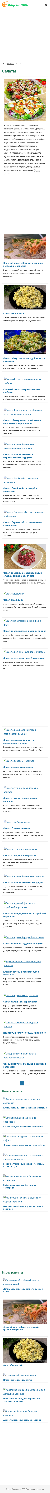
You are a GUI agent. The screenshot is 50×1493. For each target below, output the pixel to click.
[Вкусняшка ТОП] (15, 6)
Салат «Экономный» (14, 313)
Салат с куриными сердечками (20, 1001)
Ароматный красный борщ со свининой (22, 1420)
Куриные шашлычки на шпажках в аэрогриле (25, 1108)
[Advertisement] (25, 37)
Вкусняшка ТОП (18, 1489)
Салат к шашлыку (13, 600)
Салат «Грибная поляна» (16, 828)
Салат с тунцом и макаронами (19, 855)
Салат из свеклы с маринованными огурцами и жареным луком (22, 574)
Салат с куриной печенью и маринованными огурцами (18, 456)
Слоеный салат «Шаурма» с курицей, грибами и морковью (23, 264)
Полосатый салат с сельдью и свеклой (24, 1032)
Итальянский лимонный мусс (17, 1380)
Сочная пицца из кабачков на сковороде (22, 1126)
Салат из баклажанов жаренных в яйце (24, 631)
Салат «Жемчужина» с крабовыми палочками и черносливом (22, 422)
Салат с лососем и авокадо (18, 767)
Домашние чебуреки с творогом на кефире (24, 1145)
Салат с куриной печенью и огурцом (23, 882)
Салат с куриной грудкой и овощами (23, 943)
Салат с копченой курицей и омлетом (23, 658)
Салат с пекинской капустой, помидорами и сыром (19, 741)
